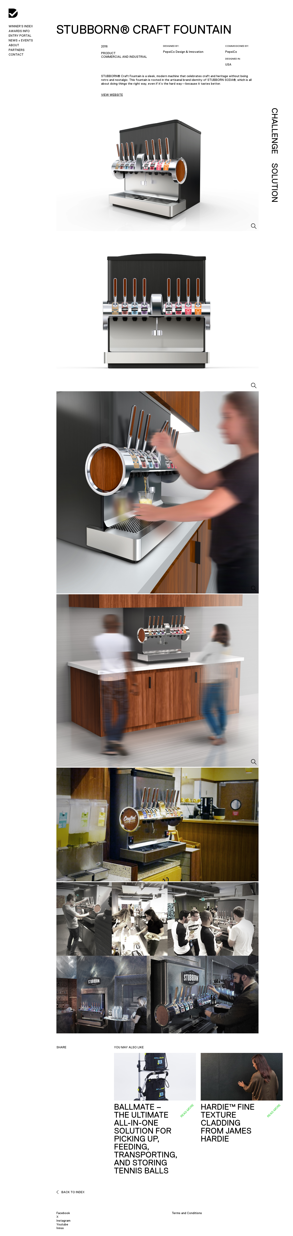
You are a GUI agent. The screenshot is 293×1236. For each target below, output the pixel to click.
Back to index (73, 1192)
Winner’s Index (21, 26)
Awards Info (19, 31)
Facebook (63, 1213)
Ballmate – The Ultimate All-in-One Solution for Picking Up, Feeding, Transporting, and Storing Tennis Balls (145, 1139)
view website (112, 94)
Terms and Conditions (187, 1213)
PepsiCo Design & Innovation (183, 51)
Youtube (62, 1224)
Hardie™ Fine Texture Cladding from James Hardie (228, 1123)
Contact (16, 54)
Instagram (63, 1220)
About (14, 45)
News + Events (21, 40)
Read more (187, 1110)
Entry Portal (20, 35)
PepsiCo (231, 51)
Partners (17, 50)
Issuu (60, 1228)
